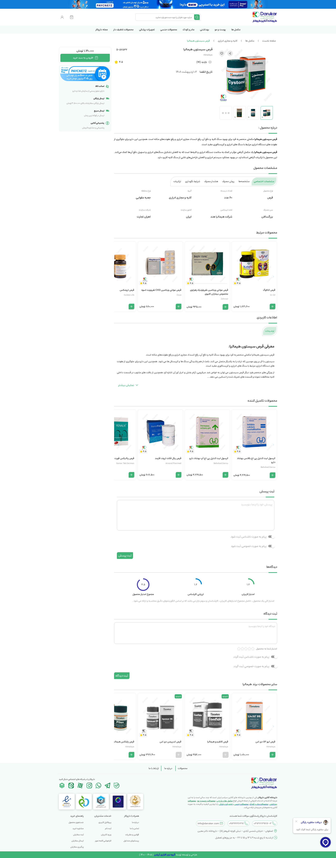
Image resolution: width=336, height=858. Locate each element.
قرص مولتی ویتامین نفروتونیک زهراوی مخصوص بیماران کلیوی (209, 292)
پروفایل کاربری (105, 822)
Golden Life (129, 295)
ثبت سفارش (78, 834)
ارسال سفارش (77, 840)
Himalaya (208, 55)
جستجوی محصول (76, 822)
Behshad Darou (268, 467)
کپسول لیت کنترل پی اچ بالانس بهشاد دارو (256, 460)
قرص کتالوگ (269, 290)
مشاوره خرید (78, 828)
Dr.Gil (272, 295)
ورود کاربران (106, 834)
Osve (179, 295)
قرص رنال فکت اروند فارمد (168, 458)
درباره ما (168, 768)
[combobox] (165, 17)
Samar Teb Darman (125, 463)
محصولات (182, 768)
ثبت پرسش (125, 555)
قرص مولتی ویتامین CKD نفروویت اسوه (161, 290)
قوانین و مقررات (132, 834)
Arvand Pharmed (173, 463)
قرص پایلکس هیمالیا (123, 742)
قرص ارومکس (127, 290)
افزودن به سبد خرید (83, 58)
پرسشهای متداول (131, 840)
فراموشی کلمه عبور (103, 840)
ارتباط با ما (154, 768)
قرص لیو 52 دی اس (265, 742)
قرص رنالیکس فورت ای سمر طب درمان (115, 458)
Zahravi (224, 299)
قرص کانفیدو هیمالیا (217, 742)
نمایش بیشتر (126, 385)
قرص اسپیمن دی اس (170, 742)
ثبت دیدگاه (121, 675)
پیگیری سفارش (77, 847)
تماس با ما (134, 828)
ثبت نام (108, 828)
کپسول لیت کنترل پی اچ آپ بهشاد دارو (208, 458)
